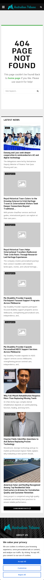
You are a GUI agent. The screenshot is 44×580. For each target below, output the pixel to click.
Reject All (22, 575)
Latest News (12, 120)
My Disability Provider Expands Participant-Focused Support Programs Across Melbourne (22, 300)
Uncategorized (10, 174)
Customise (22, 568)
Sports (7, 128)
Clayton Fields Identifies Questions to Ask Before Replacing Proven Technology (21, 441)
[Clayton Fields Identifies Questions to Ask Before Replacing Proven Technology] (22, 424)
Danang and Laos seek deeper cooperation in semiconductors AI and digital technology (21, 155)
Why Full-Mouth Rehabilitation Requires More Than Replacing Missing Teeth (22, 397)
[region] (22, 559)
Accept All (22, 561)
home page (14, 78)
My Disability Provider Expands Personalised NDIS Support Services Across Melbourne (20, 349)
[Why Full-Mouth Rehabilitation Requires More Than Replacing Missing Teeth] (22, 381)
